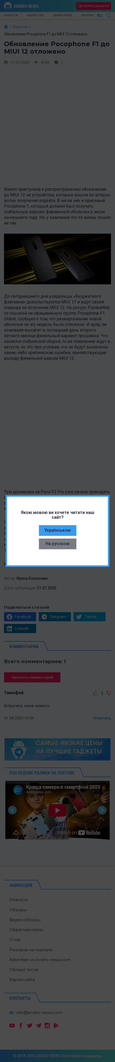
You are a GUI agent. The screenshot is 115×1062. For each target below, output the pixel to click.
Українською (57, 530)
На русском (57, 543)
